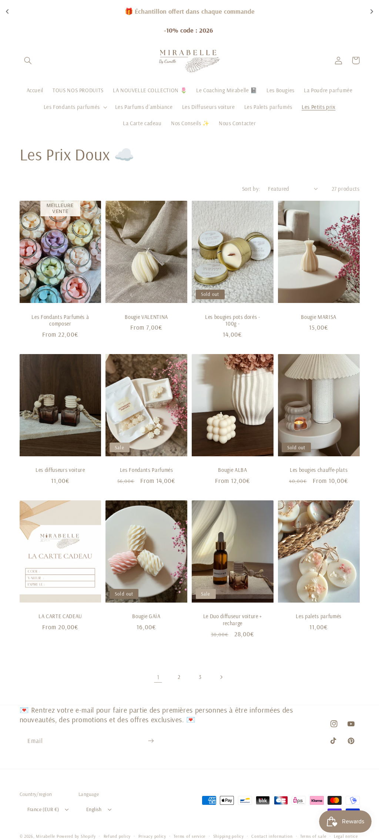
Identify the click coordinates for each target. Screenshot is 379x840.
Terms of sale (313, 836)
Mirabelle (45, 836)
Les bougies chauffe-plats (319, 470)
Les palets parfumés (319, 616)
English (94, 809)
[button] (28, 60)
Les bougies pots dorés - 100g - (232, 320)
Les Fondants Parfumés (146, 470)
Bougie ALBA (232, 470)
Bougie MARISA (318, 317)
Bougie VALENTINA (146, 317)
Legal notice (346, 836)
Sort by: (251, 188)
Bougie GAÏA (146, 616)
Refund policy (117, 836)
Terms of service (189, 836)
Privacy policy (152, 836)
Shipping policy (228, 836)
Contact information (271, 836)
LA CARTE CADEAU (60, 616)
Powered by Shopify (76, 836)
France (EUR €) (43, 809)
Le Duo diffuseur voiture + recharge (232, 619)
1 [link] (158, 677)
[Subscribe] (150, 740)
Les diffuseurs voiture (60, 470)
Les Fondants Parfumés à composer (60, 320)
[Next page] (220, 677)
